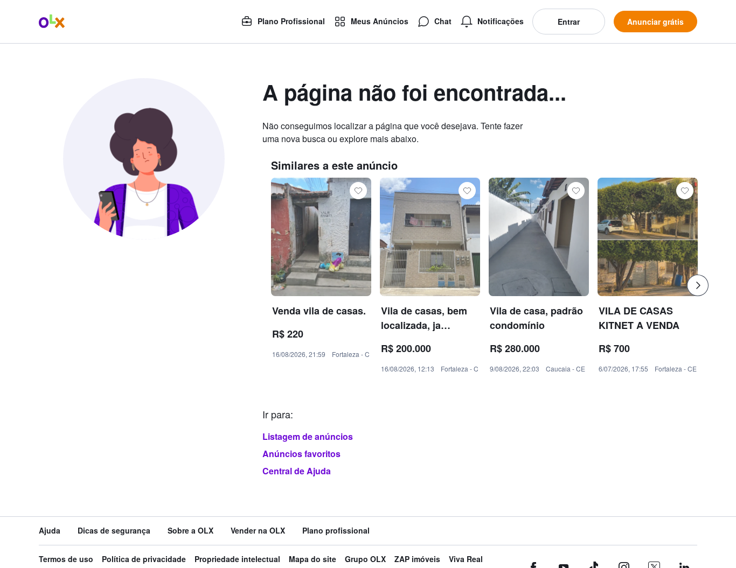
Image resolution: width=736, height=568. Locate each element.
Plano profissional (336, 530)
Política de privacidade (144, 559)
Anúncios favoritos (301, 453)
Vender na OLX (258, 530)
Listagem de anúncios (307, 436)
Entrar (569, 21)
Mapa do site (312, 559)
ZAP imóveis (417, 559)
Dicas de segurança (114, 530)
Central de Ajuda (296, 471)
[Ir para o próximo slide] (698, 285)
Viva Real (466, 559)
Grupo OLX (365, 559)
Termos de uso (66, 559)
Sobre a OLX (190, 530)
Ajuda (49, 530)
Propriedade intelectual (237, 559)
